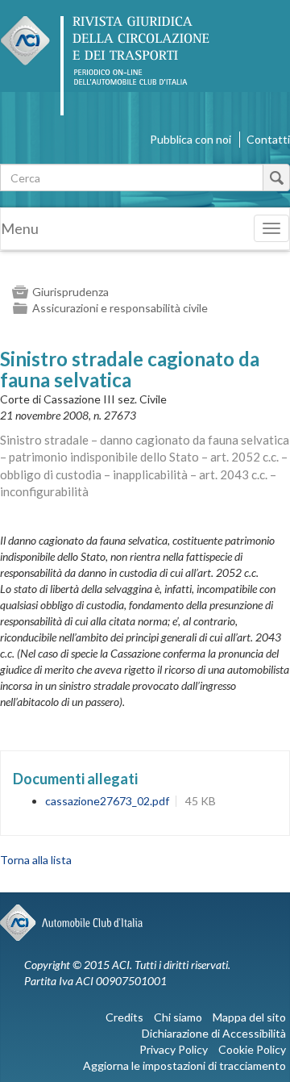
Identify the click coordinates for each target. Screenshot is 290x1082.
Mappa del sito (249, 1017)
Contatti (268, 139)
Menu (20, 228)
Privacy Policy (173, 1049)
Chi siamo (178, 1017)
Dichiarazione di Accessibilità (214, 1033)
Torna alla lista (36, 860)
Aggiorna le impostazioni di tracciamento (184, 1065)
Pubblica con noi (190, 139)
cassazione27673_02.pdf (107, 801)
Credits (124, 1017)
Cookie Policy (252, 1049)
